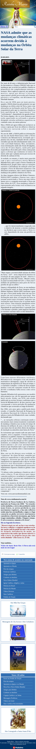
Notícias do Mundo (9, 588)
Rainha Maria (14, 4)
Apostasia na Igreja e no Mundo (13, 684)
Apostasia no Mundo (10, 566)
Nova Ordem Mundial (10, 580)
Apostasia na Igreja (9, 563)
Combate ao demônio (10, 577)
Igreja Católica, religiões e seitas (13, 583)
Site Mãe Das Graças (18, 603)
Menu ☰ (4, 26)
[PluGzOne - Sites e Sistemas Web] (18, 747)
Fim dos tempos (8, 569)
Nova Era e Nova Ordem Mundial (14, 687)
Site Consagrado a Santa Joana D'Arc (18, 731)
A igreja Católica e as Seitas (12, 695)
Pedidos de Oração (9, 597)
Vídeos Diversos (8, 591)
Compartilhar (21, 554)
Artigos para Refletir (10, 574)
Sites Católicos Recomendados (13, 704)
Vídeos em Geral (8, 701)
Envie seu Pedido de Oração (12, 678)
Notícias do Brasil (9, 586)
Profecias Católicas (9, 572)
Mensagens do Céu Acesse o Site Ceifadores (18, 622)
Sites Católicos (8, 594)
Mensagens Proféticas (10, 698)
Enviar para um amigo (9, 554)
